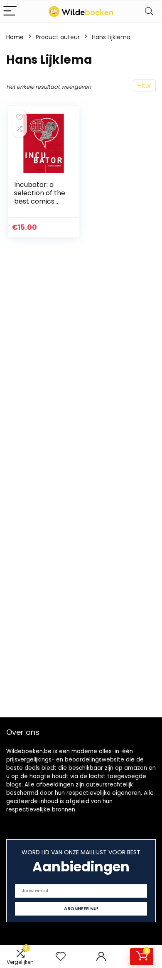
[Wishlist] (61, 956)
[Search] (149, 11)
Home (15, 37)
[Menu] (10, 11)
